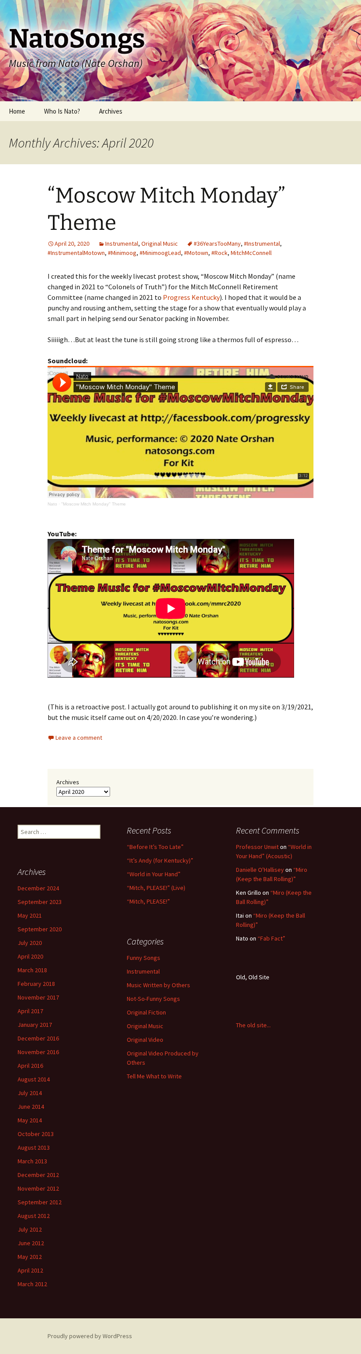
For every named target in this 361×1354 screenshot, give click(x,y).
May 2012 (30, 1257)
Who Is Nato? (62, 111)
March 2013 (32, 1161)
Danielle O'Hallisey (260, 870)
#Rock (219, 253)
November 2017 (38, 997)
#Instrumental (262, 243)
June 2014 (31, 1107)
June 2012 (31, 1243)
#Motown (196, 253)
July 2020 (30, 943)
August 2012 (34, 1216)
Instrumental (121, 243)
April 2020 (30, 956)
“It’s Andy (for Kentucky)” (160, 860)
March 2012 (32, 1284)
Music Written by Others (158, 985)
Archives (110, 111)
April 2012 (30, 1270)
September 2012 (40, 1202)
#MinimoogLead (160, 253)
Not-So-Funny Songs (153, 999)
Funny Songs (143, 958)
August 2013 (34, 1147)
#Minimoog (122, 253)
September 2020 (40, 929)
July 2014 (30, 1093)
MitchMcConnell (251, 253)
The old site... (253, 1025)
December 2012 (38, 1175)
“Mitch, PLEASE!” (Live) (156, 888)
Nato (52, 504)
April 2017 (30, 1011)
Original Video (145, 1040)
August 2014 (34, 1079)
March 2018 (32, 970)
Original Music (159, 243)
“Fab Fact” (271, 938)
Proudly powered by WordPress (90, 1336)
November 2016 (38, 1052)
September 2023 (40, 902)
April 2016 (30, 1066)
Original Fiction (146, 1012)
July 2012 (30, 1229)
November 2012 (38, 1188)
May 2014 (30, 1120)
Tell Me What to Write (154, 1076)
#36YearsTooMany (217, 243)
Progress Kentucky (191, 297)
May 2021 (30, 915)
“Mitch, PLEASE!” (148, 901)
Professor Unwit (257, 847)
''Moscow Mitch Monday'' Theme (93, 504)
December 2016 (38, 1038)
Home (17, 111)
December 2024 (38, 888)
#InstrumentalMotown (76, 253)
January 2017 (35, 1025)
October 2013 (36, 1134)
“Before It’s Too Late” (155, 847)
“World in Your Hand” (153, 874)
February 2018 (36, 984)
